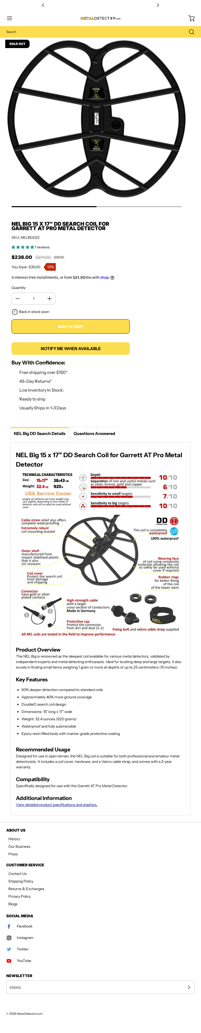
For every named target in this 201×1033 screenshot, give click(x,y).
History (14, 839)
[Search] (189, 32)
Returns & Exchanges (26, 888)
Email (15, 987)
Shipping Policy (20, 881)
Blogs (13, 904)
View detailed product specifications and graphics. (57, 804)
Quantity (19, 287)
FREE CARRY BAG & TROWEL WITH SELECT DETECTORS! (100, 5)
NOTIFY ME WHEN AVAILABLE (71, 348)
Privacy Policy (19, 896)
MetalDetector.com (29, 1013)
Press (13, 854)
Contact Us (17, 873)
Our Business (19, 846)
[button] (12, 18)
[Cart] (189, 18)
